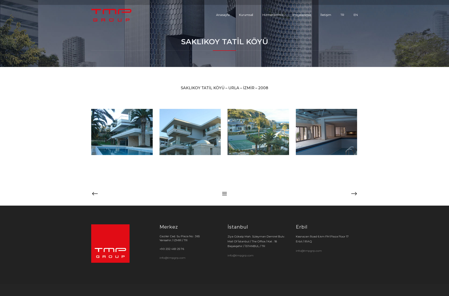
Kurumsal (246, 15)
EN (356, 15)
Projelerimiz (302, 15)
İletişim (325, 15)
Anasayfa (223, 15)
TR (342, 15)
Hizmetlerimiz (272, 15)
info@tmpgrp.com (172, 257)
